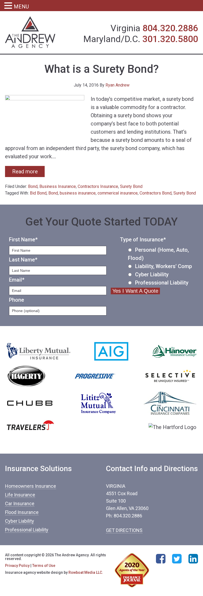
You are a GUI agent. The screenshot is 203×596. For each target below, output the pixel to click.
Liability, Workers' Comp (163, 266)
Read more (25, 171)
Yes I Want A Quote (135, 291)
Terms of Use (43, 565)
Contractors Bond (156, 193)
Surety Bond (131, 186)
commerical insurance (118, 193)
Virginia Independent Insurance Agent (30, 32)
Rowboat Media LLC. (85, 572)
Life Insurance (20, 495)
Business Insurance (57, 186)
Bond (33, 186)
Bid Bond (38, 193)
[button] (9, 6)
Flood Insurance (22, 512)
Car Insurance (19, 503)
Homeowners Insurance (30, 486)
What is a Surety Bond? (101, 68)
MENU (21, 6)
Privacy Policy (17, 565)
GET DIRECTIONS (124, 530)
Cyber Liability (152, 274)
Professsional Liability (161, 282)
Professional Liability (26, 529)
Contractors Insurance (98, 186)
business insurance (78, 193)
